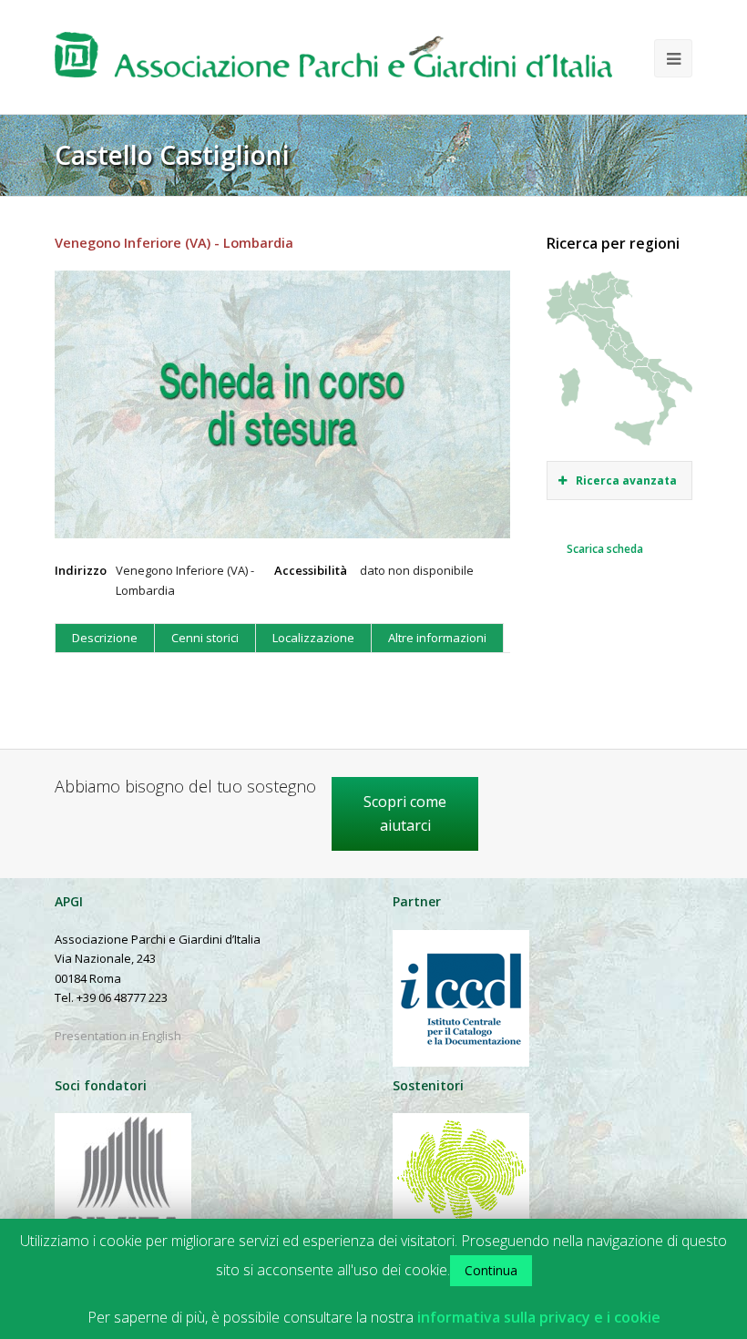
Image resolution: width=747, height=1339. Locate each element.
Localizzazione (313, 637)
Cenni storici (205, 637)
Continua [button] (491, 1270)
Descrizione (105, 637)
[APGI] (333, 61)
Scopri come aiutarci (404, 813)
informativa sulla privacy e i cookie (538, 1317)
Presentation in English (118, 1035)
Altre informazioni (437, 637)
